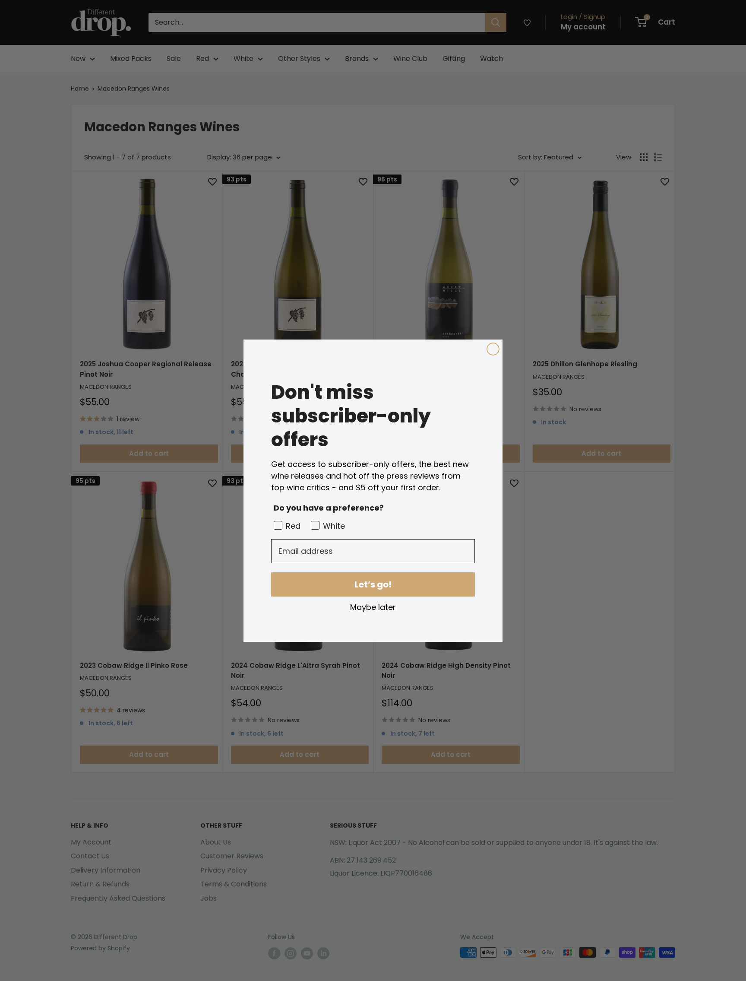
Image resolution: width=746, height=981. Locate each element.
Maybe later (373, 606)
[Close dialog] (493, 349)
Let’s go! (373, 584)
